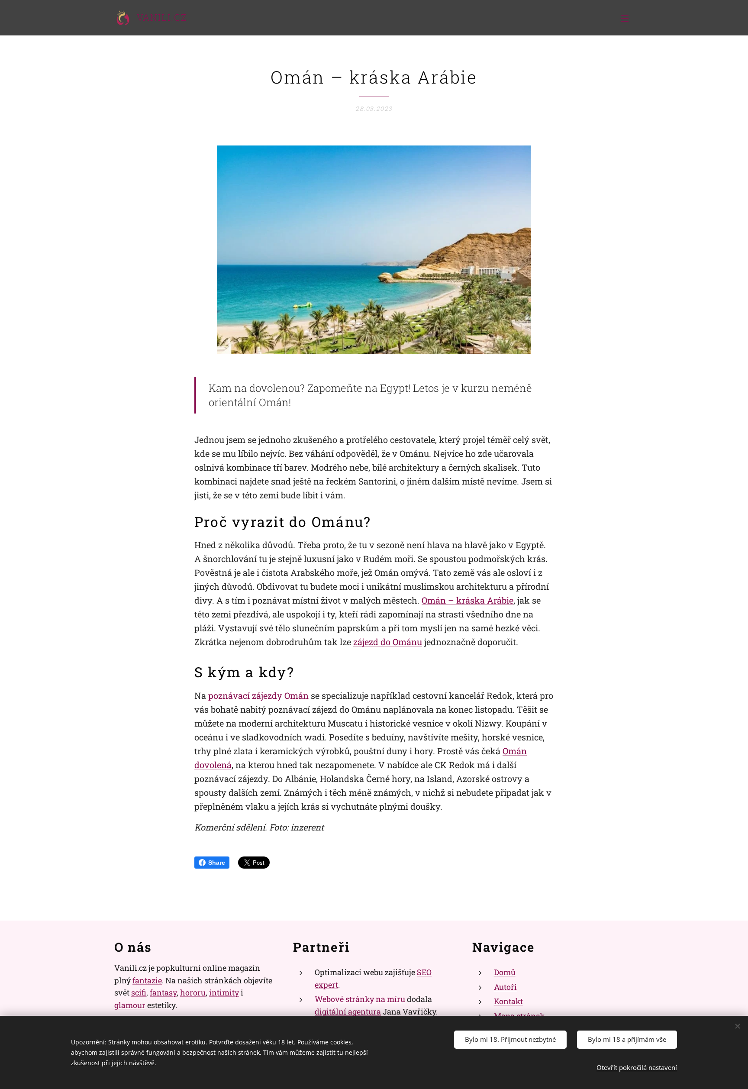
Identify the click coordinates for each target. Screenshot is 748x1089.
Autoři (505, 987)
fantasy (163, 992)
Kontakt (508, 1001)
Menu (627, 17)
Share (216, 862)
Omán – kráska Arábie (467, 600)
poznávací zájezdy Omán (258, 695)
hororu (193, 992)
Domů (505, 972)
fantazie (147, 980)
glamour (129, 1005)
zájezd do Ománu (387, 641)
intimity (224, 992)
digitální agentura (348, 1011)
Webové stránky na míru (360, 999)
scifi (138, 992)
